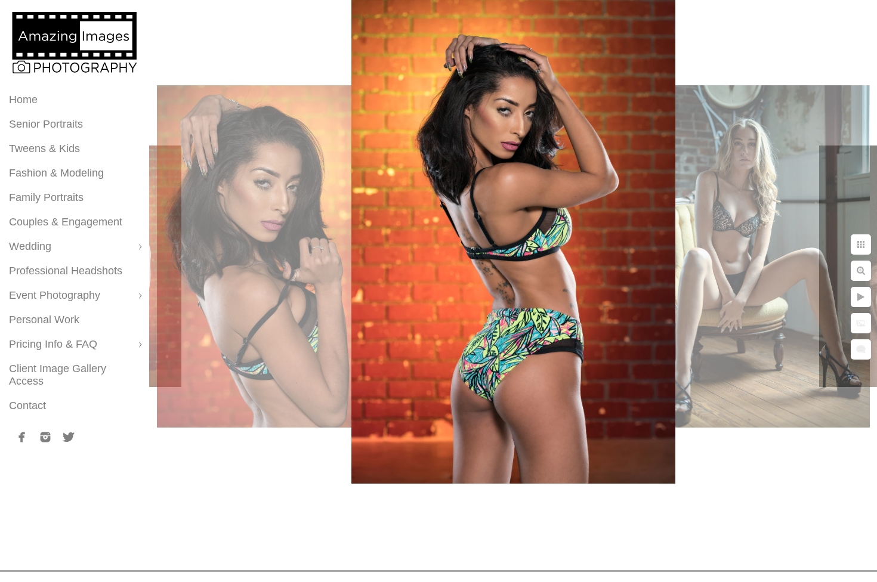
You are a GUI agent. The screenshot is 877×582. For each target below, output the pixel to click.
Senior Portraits (46, 124)
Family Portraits (46, 197)
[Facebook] (22, 437)
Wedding (30, 246)
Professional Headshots (65, 271)
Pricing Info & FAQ (53, 344)
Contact (27, 405)
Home (23, 100)
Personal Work (44, 320)
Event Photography (54, 295)
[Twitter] (68, 437)
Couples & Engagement (65, 222)
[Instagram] (45, 437)
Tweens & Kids (44, 148)
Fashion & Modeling (56, 173)
